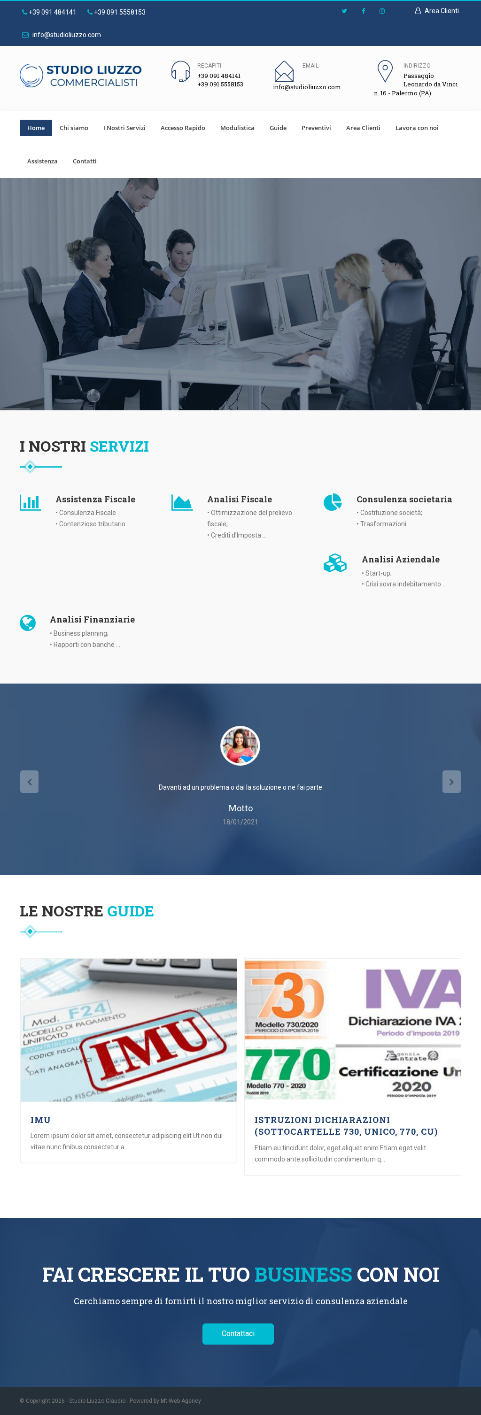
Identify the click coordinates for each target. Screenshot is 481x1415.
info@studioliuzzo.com (66, 34)
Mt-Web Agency (181, 1401)
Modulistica (237, 127)
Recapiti (209, 65)
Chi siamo (74, 127)
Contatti (85, 161)
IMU (41, 1119)
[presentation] (29, 781)
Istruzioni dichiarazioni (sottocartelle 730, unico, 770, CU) (346, 1126)
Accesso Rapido (183, 127)
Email (310, 65)
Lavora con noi (417, 127)
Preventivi (316, 127)
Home (36, 127)
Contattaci (238, 1333)
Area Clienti (441, 11)
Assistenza (42, 161)
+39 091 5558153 (119, 12)
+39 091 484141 (52, 12)
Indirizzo (417, 65)
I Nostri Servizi (124, 127)
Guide (278, 127)
